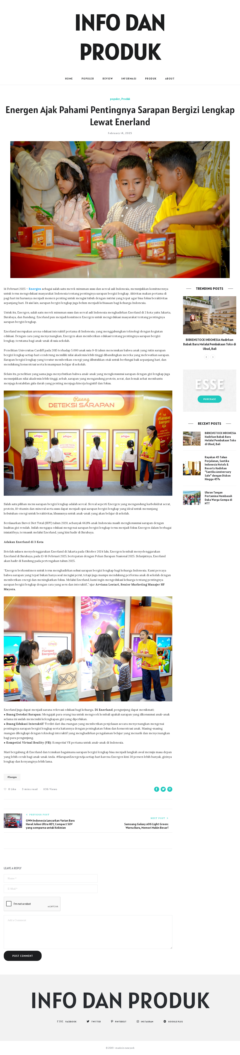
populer (88, 78)
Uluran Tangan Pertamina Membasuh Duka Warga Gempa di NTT (218, 498)
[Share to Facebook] (156, 789)
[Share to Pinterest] (169, 789)
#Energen (12, 777)
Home (69, 78)
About (170, 78)
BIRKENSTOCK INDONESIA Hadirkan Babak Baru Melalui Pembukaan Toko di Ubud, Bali (209, 344)
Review (108, 78)
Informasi (128, 78)
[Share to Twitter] (163, 789)
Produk (151, 78)
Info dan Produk (120, 1000)
